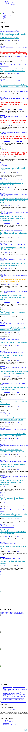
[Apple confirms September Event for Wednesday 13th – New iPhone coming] (14, 48)
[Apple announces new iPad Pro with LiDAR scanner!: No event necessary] (14, 165)
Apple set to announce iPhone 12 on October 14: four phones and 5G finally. (14, 137)
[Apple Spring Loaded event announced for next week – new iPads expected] (14, 117)
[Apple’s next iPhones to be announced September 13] (12, 309)
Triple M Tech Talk (23, 91)
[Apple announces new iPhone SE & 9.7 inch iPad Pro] (12, 399)
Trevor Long (7, 40)
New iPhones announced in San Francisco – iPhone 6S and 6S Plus (12, 450)
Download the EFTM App (8, 2)
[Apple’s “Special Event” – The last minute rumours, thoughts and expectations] (14, 477)
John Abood (7, 187)
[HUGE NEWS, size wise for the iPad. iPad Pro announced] (13, 461)
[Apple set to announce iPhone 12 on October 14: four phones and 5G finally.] (14, 133)
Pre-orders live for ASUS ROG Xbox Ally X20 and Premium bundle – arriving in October (14, 692)
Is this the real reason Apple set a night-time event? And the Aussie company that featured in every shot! (14, 36)
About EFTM (6, 3)
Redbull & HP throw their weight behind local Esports (11, 184)
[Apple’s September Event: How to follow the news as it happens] (14, 495)
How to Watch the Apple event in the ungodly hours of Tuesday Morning (13, 419)
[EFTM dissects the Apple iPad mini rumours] (10, 558)
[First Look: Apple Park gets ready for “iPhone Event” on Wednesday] (14, 325)
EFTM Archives (3, 707)
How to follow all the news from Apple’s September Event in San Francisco (14, 372)
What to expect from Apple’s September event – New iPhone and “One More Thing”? (14, 200)
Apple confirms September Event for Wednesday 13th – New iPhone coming (13, 53)
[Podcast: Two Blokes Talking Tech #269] (9, 339)
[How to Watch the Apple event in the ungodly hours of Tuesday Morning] (14, 415)
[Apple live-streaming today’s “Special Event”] (10, 543)
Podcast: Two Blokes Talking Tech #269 (13, 342)
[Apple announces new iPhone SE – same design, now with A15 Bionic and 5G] (14, 66)
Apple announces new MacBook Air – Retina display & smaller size (13, 264)
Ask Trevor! (5, 1)
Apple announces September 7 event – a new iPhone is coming (14, 388)
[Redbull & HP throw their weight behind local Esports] (12, 179)
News (18, 56)
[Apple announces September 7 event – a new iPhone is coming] (14, 384)
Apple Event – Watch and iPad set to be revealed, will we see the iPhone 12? (14, 153)
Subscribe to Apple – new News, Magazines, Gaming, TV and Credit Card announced (12, 218)
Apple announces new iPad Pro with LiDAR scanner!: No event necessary (13, 169)
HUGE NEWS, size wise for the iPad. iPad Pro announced (13, 465)
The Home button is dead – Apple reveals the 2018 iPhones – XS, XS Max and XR (13, 297)
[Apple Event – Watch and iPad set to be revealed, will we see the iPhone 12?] (14, 149)
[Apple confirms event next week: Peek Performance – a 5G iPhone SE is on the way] (14, 82)
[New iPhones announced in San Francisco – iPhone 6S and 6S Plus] (14, 446)
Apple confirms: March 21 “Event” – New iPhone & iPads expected (13, 434)
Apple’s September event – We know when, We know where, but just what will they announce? (13, 531)
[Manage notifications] (25, 730)
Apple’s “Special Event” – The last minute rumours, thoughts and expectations (12, 482)
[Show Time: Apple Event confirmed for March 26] (11, 230)
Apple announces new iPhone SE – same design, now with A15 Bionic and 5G (14, 70)
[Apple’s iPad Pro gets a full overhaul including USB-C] (12, 244)
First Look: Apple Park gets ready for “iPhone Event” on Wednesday (13, 329)
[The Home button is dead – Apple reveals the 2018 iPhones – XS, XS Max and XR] (14, 292)
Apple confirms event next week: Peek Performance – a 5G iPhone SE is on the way (14, 86)
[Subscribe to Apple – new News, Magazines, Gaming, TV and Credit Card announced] (14, 213)
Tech (4, 16)
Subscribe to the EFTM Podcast (9, 4)
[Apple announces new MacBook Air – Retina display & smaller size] (14, 260)
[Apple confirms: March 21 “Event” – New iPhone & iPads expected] (14, 430)
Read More (2, 46)
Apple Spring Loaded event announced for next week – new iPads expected (13, 121)
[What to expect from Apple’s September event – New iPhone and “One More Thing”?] (14, 195)
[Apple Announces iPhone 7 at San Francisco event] (11, 352)
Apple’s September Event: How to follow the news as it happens (12, 499)
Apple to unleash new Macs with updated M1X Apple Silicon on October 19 (14, 104)
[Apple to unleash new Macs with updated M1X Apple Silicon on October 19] (14, 99)
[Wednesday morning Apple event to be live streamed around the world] (14, 511)
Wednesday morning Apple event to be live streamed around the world (13, 515)
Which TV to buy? (7, 15)
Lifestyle (4, 18)
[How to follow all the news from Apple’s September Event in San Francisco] (14, 368)
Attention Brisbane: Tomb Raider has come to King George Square (13, 280)
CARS (4, 17)
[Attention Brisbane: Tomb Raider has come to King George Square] (14, 276)
